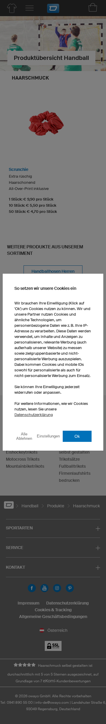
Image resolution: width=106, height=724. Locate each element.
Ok (77, 436)
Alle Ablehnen (24, 436)
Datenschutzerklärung (33, 414)
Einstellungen (48, 436)
